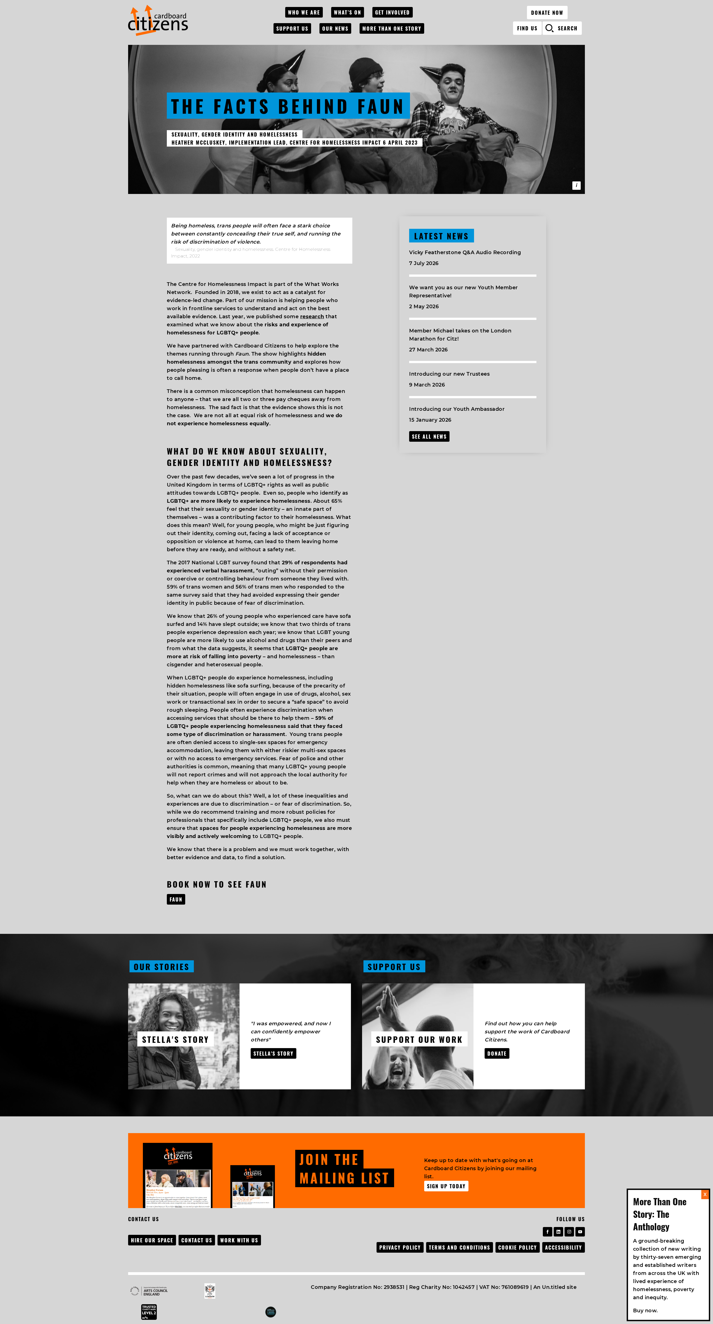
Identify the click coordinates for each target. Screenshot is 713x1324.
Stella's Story (273, 1053)
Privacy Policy (400, 1247)
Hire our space (152, 1240)
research (312, 317)
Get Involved (392, 12)
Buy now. (645, 1311)
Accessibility (563, 1247)
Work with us (239, 1240)
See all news (429, 436)
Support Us (292, 28)
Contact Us (196, 1240)
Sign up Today (446, 1186)
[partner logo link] (156, 1291)
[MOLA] (158, 20)
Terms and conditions (459, 1247)
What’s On (347, 12)
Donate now (547, 12)
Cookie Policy (517, 1247)
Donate (497, 1053)
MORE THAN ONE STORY (391, 28)
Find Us (527, 28)
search (568, 28)
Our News (335, 28)
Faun (176, 899)
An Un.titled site (555, 1287)
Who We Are (304, 12)
